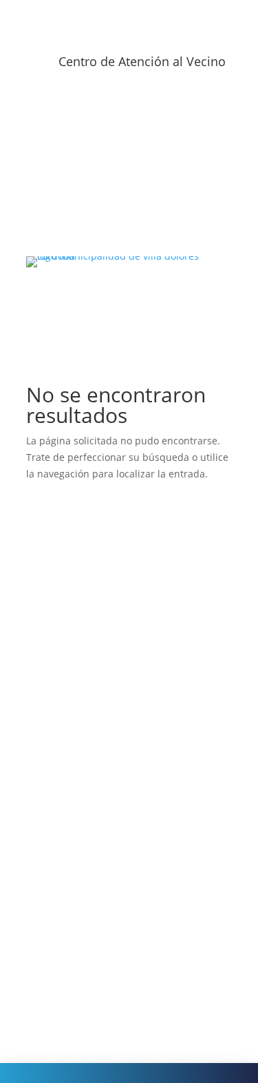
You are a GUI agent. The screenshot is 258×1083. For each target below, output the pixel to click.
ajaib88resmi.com (81, 680)
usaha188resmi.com (86, 712)
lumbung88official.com (92, 991)
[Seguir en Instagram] (116, 109)
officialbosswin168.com (93, 565)
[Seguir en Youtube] (143, 109)
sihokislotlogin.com (84, 909)
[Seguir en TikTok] (171, 109)
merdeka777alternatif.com (101, 762)
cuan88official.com (83, 942)
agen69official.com (83, 745)
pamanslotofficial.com (90, 1008)
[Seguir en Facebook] (88, 109)
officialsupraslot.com (88, 663)
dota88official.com (82, 926)
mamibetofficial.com (86, 778)
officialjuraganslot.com (92, 581)
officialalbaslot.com (84, 614)
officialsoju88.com (81, 647)
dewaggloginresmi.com (93, 876)
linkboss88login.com (86, 893)
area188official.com (84, 844)
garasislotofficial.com (88, 630)
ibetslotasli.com (76, 860)
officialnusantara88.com (95, 696)
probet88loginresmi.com (96, 794)
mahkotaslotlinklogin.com (99, 811)
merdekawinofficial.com (94, 729)
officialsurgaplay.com (89, 532)
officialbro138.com (82, 548)
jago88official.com (81, 958)
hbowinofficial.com (83, 827)
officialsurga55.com (84, 598)
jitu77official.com (79, 975)
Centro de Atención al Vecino (142, 61)
